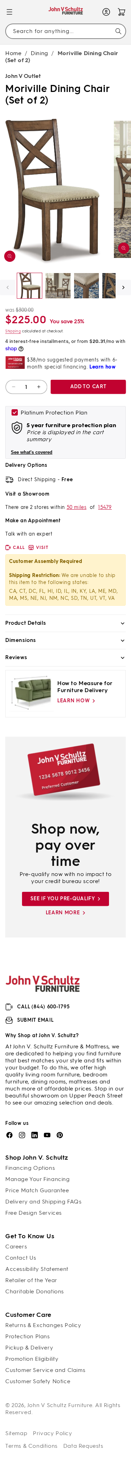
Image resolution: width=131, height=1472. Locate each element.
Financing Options (30, 1168)
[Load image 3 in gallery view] (86, 285)
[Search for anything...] (118, 31)
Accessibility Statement (36, 1269)
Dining (39, 53)
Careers (16, 1246)
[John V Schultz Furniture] (65, 12)
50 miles (77, 507)
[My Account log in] (106, 12)
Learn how (73, 701)
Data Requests (83, 1446)
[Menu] (9, 12)
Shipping (13, 331)
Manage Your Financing (37, 1179)
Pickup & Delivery (29, 1347)
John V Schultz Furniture (60, 1405)
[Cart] (121, 12)
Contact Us (20, 1257)
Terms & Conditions (31, 1446)
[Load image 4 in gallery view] (114, 285)
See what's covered (31, 452)
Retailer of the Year (31, 1280)
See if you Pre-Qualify (62, 899)
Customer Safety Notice (37, 1381)
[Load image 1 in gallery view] (29, 285)
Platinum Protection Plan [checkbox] (54, 412)
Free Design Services (33, 1212)
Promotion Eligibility (32, 1358)
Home (13, 53)
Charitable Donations (34, 1291)
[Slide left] (7, 287)
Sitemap (16, 1433)
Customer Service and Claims (45, 1370)
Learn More (63, 913)
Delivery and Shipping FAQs (43, 1201)
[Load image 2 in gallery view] (57, 285)
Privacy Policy (52, 1433)
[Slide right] (123, 287)
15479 (105, 507)
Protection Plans (27, 1336)
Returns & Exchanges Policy (43, 1325)
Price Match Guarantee (37, 1190)
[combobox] (65, 31)
